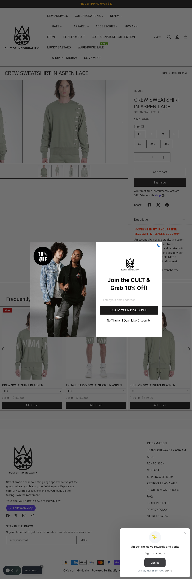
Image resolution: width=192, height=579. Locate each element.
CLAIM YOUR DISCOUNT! (128, 310)
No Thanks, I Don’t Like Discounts (129, 320)
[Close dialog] (158, 245)
